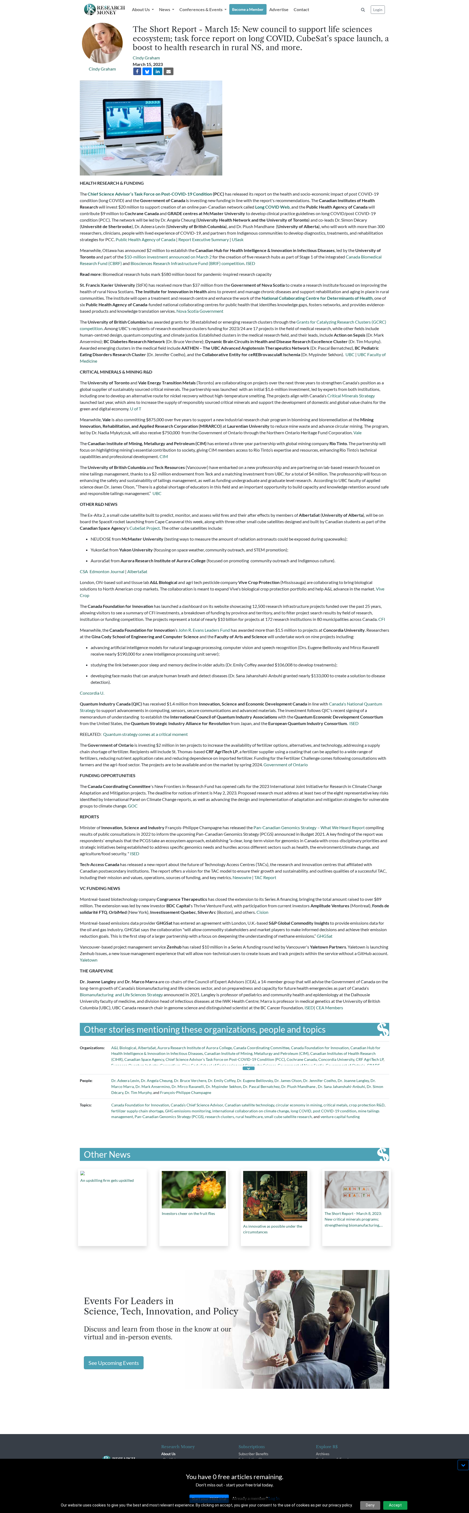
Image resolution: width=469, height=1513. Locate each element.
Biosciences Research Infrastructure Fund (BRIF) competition (187, 263)
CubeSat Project (144, 528)
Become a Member (248, 9)
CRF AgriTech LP (370, 1059)
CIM (164, 456)
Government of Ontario (286, 764)
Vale (357, 432)
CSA (84, 571)
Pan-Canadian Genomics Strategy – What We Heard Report (309, 827)
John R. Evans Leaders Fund (204, 630)
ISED (250, 263)
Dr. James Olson (288, 1080)
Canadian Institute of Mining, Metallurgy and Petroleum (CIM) (256, 1053)
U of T (135, 408)
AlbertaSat (137, 571)
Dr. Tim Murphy (138, 1092)
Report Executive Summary (203, 239)
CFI (381, 619)
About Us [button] (141, 9)
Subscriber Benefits (253, 1454)
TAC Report (265, 877)
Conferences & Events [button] (201, 9)
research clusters (219, 1116)
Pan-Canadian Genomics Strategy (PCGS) (169, 1116)
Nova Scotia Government (199, 311)
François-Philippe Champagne (185, 1092)
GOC (133, 805)
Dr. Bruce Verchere (190, 1080)
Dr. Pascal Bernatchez (261, 1086)
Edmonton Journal (106, 571)
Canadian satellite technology (249, 1105)
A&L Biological (123, 1047)
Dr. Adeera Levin (125, 1080)
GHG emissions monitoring (188, 1111)
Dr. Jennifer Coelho (319, 1080)
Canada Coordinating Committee (261, 1047)
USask (237, 239)
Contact (301, 9)
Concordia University (336, 1059)
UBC (350, 354)
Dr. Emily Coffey (221, 1080)
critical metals (335, 1105)
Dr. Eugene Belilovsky (255, 1080)
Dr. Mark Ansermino (152, 1086)
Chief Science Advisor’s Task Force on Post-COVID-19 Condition (150, 193)
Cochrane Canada (302, 1059)
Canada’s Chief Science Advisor (197, 1105)
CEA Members (329, 1007)
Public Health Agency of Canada (145, 239)
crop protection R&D (367, 1105)
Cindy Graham (102, 68)
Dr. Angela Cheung (156, 1080)
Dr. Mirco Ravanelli (188, 1086)
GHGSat (324, 936)
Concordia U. (92, 692)
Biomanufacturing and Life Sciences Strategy (121, 994)
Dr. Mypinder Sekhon (223, 1086)
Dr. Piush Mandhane (298, 1086)
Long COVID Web (272, 206)
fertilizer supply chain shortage (137, 1111)
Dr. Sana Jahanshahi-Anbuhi (341, 1086)
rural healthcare (249, 1116)
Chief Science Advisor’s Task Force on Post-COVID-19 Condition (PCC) (225, 1059)
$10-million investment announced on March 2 (168, 256)
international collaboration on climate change (250, 1111)
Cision (262, 912)
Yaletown (88, 959)
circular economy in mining (299, 1105)
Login (377, 9)
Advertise (279, 9)
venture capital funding (340, 1116)
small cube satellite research (288, 1116)
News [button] (165, 9)
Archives (322, 1454)
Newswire (242, 877)
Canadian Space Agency (144, 1059)
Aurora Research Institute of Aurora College (194, 1047)
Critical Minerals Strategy (351, 395)
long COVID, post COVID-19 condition (323, 1111)
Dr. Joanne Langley (353, 1080)
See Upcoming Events (113, 1362)
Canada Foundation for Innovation (320, 1047)
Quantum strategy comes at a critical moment (145, 734)
